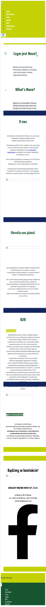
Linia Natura (10, 26)
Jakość (8, 20)
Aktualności (10, 14)
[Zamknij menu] (1, 585)
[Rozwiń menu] (3, 35)
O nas (8, 17)
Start (8, 11)
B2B (7, 23)
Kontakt (9, 28)
